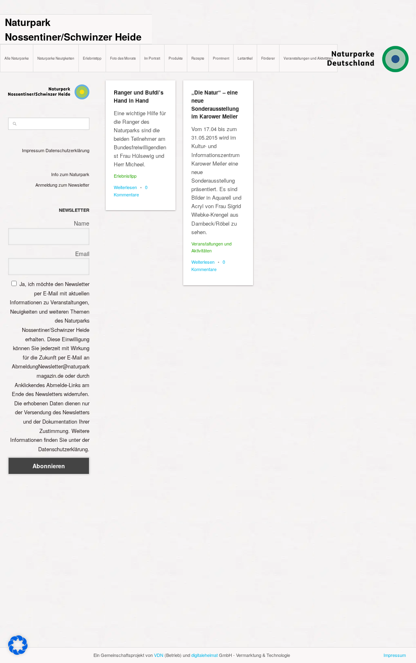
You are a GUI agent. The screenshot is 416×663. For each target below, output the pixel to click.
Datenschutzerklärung (67, 150)
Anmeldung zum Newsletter (62, 184)
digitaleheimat (204, 655)
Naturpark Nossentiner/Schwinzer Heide (73, 29)
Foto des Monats (123, 58)
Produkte (176, 58)
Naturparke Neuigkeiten (55, 58)
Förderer (268, 58)
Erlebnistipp (92, 58)
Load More (257, 643)
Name (81, 223)
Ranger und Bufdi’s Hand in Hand (138, 96)
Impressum (33, 150)
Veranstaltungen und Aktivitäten (308, 58)
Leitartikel (245, 58)
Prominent (221, 58)
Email (82, 254)
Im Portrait (152, 58)
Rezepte (197, 58)
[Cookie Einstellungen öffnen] (18, 652)
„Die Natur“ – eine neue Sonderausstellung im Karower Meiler (215, 104)
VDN (158, 655)
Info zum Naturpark (70, 174)
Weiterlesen (125, 187)
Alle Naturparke (16, 58)
